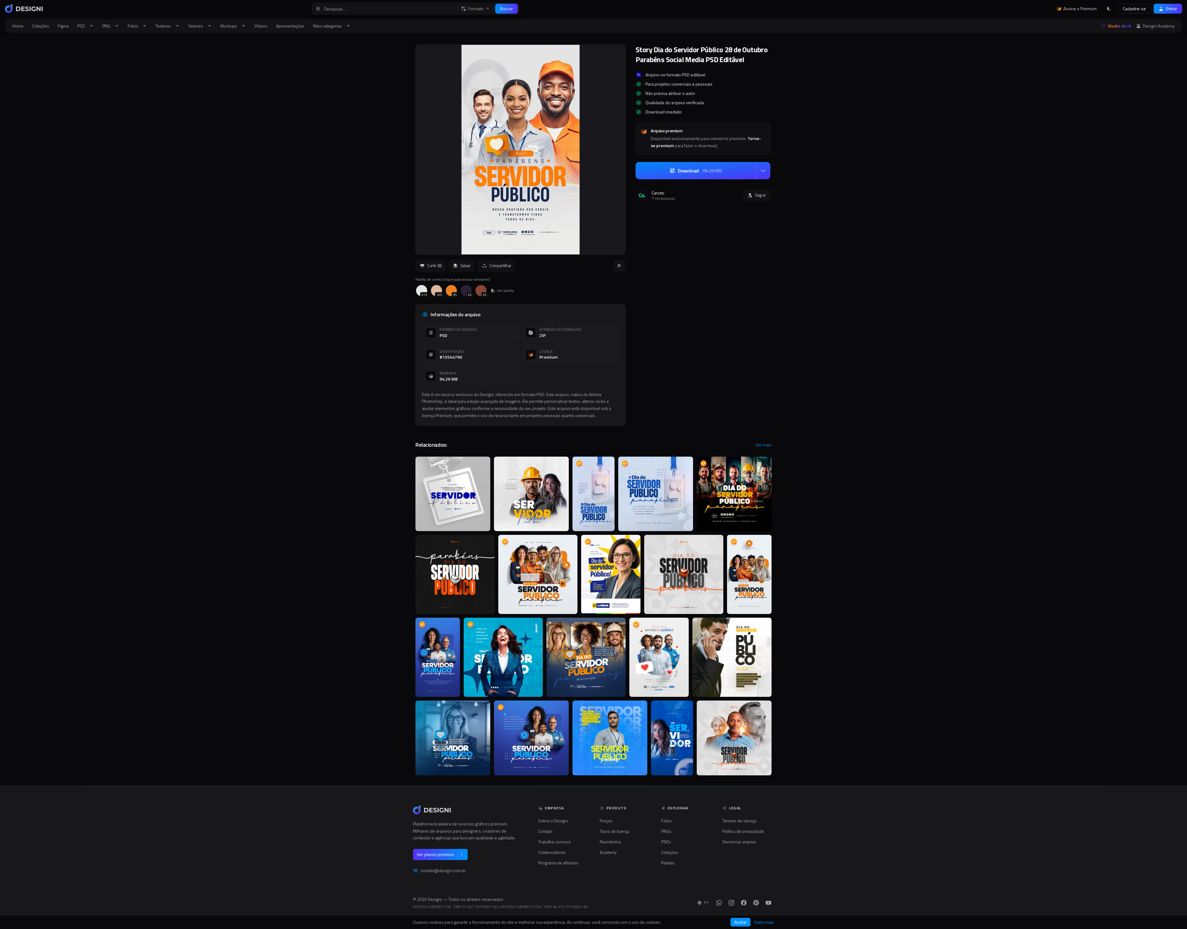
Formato (475, 9)
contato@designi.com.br (443, 870)
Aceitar (740, 922)
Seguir (760, 195)
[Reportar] (619, 266)
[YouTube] (768, 902)
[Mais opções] (762, 170)
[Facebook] (743, 902)
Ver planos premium (435, 854)
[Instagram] (731, 902)
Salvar (465, 265)
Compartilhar (500, 265)
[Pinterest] (756, 902)
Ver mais (763, 445)
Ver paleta (505, 290)
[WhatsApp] (719, 902)
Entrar (1171, 8)
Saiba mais (764, 922)
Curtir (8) (434, 265)
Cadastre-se (1134, 8)
